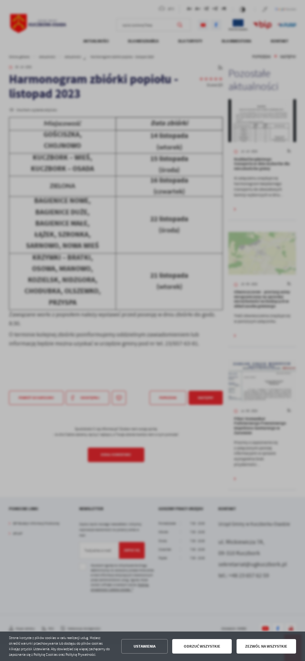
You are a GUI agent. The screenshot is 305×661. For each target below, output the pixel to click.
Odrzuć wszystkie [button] (202, 646)
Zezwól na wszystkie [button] (266, 646)
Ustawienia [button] (144, 646)
